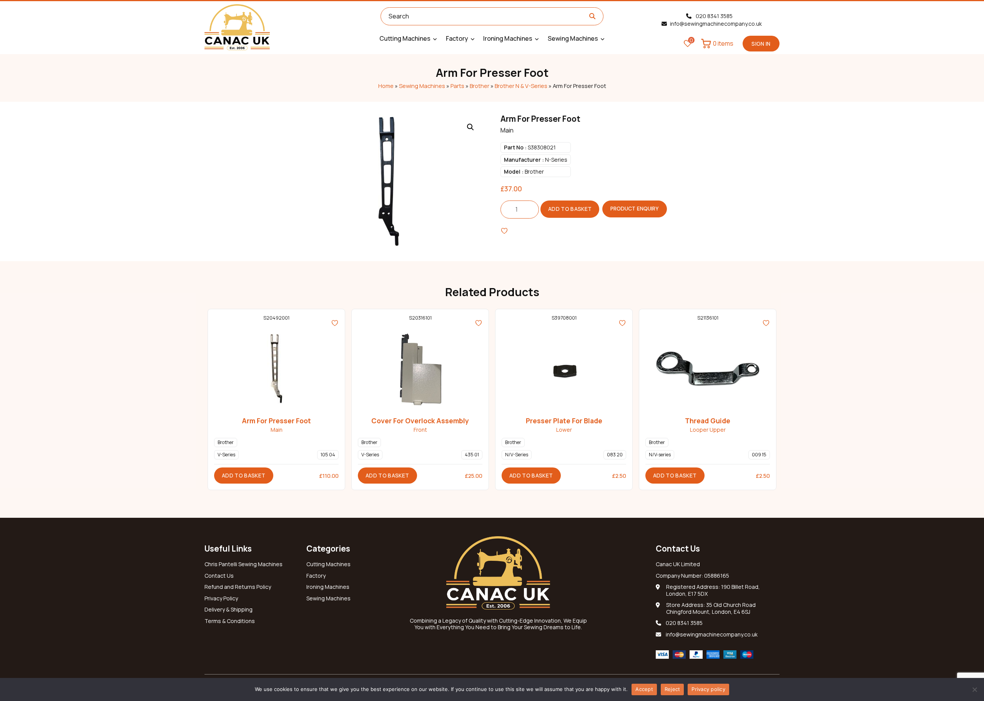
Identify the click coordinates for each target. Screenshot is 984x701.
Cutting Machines (328, 564)
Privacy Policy (221, 598)
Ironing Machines (327, 586)
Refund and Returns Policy (237, 586)
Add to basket (570, 208)
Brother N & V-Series (521, 85)
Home (386, 85)
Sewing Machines (422, 85)
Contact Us (219, 575)
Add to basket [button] (244, 475)
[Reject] (974, 689)
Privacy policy (708, 689)
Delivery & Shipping (228, 609)
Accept (644, 689)
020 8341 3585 (714, 16)
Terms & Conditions (229, 621)
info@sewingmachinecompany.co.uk (716, 23)
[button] (470, 127)
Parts (457, 85)
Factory (316, 575)
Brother (479, 85)
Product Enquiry (634, 208)
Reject (672, 689)
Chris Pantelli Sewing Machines (243, 564)
